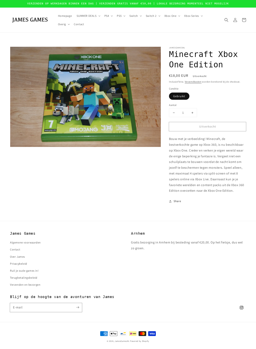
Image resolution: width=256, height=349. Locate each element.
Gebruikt (179, 96)
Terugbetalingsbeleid (23, 277)
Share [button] (177, 201)
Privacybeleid (18, 263)
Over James (17, 256)
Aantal (172, 105)
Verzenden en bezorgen (25, 284)
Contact (15, 249)
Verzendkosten (193, 81)
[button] (226, 20)
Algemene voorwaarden (25, 242)
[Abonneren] (77, 307)
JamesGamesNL (122, 341)
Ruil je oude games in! (24, 270)
